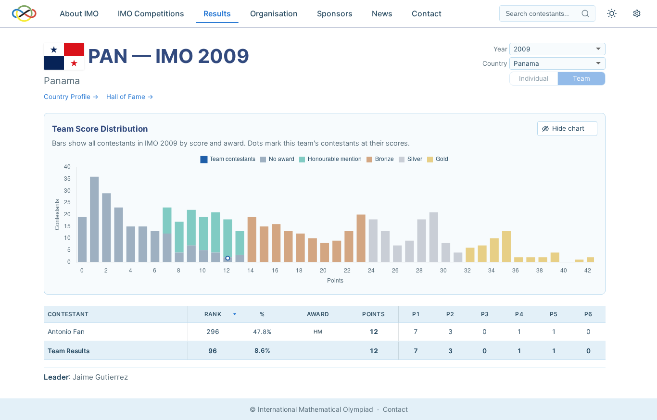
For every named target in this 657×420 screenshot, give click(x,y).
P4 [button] (519, 314)
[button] (213, 314)
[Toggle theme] (611, 13)
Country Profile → (71, 96)
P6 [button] (588, 314)
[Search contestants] (585, 13)
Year (500, 49)
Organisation (274, 13)
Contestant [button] (68, 314)
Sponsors (335, 13)
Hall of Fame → (129, 96)
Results (217, 13)
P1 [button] (416, 314)
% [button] (262, 314)
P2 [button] (450, 314)
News (382, 13)
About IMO (79, 13)
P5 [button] (553, 314)
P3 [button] (485, 314)
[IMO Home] (24, 13)
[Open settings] (636, 13)
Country (494, 63)
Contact (427, 13)
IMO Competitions (151, 13)
